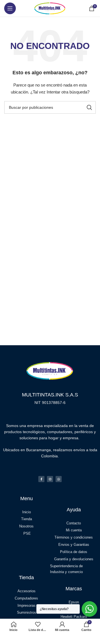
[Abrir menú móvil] (10, 8)
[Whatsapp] (59, 479)
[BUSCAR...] (89, 107)
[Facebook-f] (41, 479)
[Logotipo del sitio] (50, 8)
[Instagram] (50, 479)
